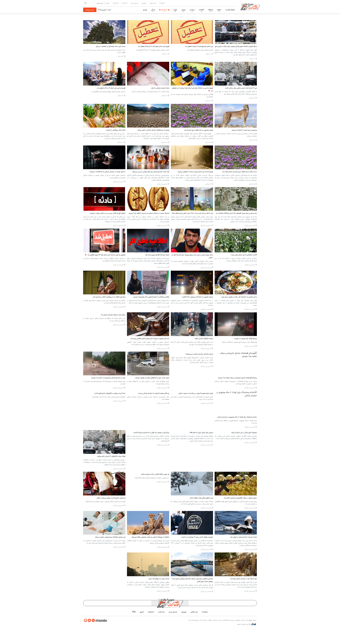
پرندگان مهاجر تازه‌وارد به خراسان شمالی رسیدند (153, 393)
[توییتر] (89, 620)
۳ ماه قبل (120, 56)
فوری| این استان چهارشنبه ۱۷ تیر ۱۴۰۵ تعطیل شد (153, 46)
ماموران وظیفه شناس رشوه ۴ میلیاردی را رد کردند (197, 537)
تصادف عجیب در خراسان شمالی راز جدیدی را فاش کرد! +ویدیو (149, 213)
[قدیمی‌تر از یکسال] (148, 157)
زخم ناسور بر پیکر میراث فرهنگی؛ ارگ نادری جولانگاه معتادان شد (236, 213)
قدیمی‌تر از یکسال (162, 184)
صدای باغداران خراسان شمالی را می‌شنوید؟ (199, 354)
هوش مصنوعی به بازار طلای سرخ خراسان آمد (198, 130)
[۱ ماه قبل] (236, 32)
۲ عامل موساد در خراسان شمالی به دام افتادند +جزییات (107, 171)
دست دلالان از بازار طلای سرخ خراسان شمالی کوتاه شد (239, 171)
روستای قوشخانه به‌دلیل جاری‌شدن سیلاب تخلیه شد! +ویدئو (237, 377)
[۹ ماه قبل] (104, 74)
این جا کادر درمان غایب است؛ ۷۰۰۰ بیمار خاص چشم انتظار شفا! (192, 213)
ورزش (183, 9)
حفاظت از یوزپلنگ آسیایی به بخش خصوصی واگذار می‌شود (150, 537)
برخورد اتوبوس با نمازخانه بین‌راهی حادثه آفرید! (197, 297)
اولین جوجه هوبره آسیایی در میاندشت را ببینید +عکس (195, 393)
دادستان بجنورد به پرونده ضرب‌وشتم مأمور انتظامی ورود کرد (150, 338)
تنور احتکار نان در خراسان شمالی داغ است (243, 578)
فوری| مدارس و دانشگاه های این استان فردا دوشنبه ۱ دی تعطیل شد (192, 89)
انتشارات (115, 3)
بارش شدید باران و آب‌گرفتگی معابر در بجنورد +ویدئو (152, 377)
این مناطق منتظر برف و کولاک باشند (201, 498)
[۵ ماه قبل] (236, 74)
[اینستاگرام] (93, 620)
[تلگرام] (85, 620)
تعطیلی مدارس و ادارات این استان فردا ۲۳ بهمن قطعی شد (106, 255)
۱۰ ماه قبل (164, 142)
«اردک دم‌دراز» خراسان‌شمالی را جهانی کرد (243, 537)
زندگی (153, 9)
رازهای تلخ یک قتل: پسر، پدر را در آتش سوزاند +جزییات (107, 213)
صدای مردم (134, 3)
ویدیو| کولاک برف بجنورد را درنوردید (245, 338)
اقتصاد (201, 9)
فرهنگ (210, 9)
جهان (175, 9)
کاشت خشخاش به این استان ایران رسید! (244, 255)
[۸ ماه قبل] (192, 74)
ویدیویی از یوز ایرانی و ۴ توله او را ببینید (244, 130)
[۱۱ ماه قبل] (192, 157)
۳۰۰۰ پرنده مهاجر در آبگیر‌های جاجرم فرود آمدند (109, 393)
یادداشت (125, 3)
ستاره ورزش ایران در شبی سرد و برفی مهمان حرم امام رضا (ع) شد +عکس (192, 256)
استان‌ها (164, 9)
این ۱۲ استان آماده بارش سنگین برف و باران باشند (241, 88)
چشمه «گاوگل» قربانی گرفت (203, 338)
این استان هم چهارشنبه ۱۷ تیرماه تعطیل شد (199, 46)
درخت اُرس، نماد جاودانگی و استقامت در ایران (110, 46)
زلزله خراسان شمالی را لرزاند (160, 88)
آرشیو (107, 3)
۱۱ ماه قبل (208, 184)
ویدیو (145, 9)
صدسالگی (153, 3)
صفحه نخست (230, 9)
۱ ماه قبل (252, 59)
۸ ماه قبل (208, 101)
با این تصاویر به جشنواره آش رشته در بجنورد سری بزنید (239, 297)
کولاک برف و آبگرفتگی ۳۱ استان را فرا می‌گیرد (111, 456)
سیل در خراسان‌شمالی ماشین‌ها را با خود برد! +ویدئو (108, 377)
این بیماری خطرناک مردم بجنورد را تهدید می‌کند (110, 537)
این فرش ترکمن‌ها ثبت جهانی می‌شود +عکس (111, 498)
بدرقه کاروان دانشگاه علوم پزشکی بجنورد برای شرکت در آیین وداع (236, 46)
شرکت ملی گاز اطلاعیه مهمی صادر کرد (157, 255)
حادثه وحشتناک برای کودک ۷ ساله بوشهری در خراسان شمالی (237, 417)
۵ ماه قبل (252, 98)
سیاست (192, 9)
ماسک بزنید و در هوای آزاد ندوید (158, 578)
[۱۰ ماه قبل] (148, 116)
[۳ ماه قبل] (104, 32)
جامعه (219, 9)
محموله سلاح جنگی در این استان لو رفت (244, 432)
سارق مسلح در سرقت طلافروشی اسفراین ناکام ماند (240, 498)
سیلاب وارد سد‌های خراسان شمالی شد (113, 315)
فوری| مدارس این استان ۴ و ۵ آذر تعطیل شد (111, 88)
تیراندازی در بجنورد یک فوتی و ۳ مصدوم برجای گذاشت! (151, 432)
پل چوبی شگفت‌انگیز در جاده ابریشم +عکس (155, 474)
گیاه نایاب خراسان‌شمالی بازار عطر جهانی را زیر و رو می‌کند (150, 171)
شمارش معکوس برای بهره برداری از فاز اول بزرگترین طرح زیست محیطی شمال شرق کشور (192, 580)
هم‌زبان (143, 3)
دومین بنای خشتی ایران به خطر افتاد (201, 432)
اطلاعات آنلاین (250, 6)
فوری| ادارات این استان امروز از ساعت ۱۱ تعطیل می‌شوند (195, 171)
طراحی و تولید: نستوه (244, 624)
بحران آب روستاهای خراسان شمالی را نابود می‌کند (153, 130)
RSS (134, 611)
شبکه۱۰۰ (162, 3)
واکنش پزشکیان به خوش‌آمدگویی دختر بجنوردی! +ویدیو (151, 297)
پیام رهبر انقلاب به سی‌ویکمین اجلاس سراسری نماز (109, 297)
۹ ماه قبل (120, 95)
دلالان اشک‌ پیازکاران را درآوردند (115, 130)
